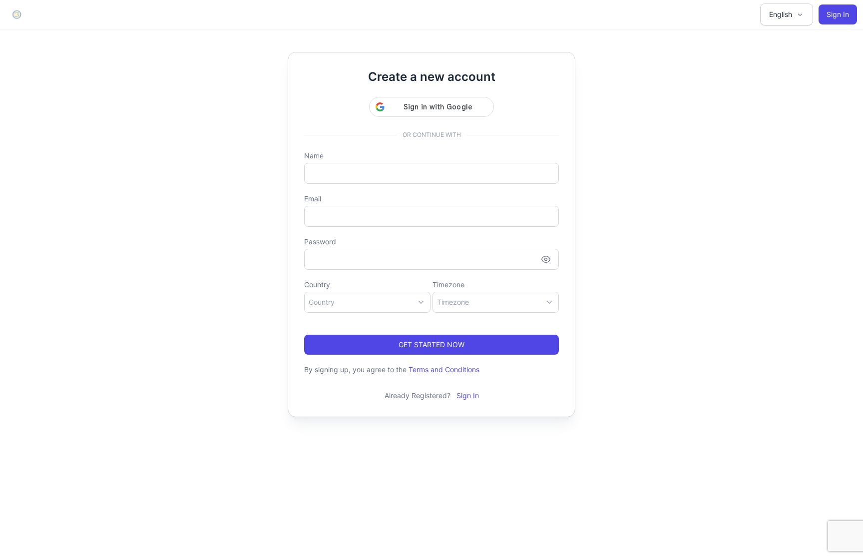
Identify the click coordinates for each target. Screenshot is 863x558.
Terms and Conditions (444, 369)
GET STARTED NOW (431, 344)
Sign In (838, 14)
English (780, 14)
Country (317, 284)
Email (312, 198)
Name (314, 155)
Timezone (448, 284)
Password (320, 241)
